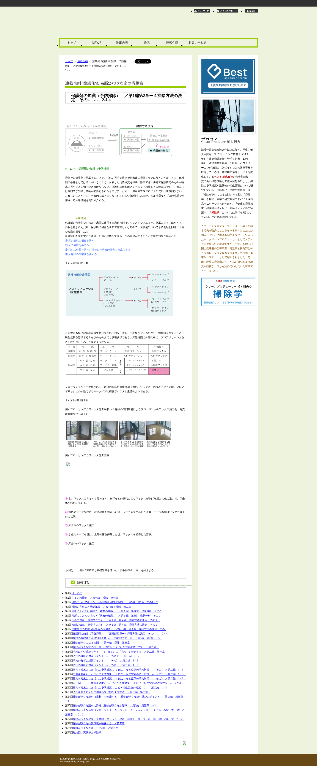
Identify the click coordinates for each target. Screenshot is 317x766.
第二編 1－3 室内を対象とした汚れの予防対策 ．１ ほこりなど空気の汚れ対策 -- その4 (127, 683)
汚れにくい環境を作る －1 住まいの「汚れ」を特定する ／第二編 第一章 (120, 651)
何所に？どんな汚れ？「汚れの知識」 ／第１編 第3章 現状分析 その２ (116, 615)
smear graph (83, 761)
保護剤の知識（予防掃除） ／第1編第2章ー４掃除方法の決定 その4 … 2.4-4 (121, 633)
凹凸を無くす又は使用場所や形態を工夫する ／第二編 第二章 (112, 692)
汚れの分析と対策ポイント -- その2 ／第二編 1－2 (107, 660)
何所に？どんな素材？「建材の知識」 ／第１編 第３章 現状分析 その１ (117, 611)
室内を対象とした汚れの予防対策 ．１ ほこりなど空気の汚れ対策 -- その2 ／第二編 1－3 (129, 674)
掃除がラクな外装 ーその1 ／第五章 (95, 727)
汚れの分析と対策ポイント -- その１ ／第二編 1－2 (107, 656)
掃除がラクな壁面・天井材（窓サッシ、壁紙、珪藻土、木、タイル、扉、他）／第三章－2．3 (128, 719)
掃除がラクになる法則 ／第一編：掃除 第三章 (101, 642)
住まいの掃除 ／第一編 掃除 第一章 (95, 597)
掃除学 (215, 212)
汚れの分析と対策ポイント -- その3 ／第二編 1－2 (107, 665)
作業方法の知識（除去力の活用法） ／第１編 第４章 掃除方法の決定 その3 (119, 629)
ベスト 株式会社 (223, 176)
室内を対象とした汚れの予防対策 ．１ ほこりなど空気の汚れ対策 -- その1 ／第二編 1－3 (129, 669)
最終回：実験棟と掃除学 (87, 732)
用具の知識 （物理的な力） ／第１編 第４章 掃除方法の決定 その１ (116, 620)
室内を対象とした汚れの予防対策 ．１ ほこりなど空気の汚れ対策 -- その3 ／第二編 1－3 (129, 678)
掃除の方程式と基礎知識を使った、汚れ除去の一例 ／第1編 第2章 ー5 (117, 638)
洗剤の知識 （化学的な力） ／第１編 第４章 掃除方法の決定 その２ (115, 624)
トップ (69, 61)
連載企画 (82, 61)
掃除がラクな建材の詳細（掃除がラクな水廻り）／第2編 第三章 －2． (115, 705)
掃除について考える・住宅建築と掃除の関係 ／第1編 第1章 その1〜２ (115, 602)
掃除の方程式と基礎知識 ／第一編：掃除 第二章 (101, 606)
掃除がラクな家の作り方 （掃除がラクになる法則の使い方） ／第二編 (116, 647)
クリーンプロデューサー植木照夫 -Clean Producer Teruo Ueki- (96, 26)
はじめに (77, 593)
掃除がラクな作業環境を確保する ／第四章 (99, 723)
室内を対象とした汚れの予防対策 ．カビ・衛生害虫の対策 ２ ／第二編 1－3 (120, 687)
